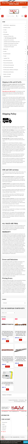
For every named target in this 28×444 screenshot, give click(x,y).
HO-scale (5, 32)
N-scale (4, 51)
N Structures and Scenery (8, 71)
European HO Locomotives (9, 39)
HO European (6, 34)
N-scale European (6, 53)
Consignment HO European (9, 46)
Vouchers (4, 429)
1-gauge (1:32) (6, 58)
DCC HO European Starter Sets (10, 38)
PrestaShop (3, 439)
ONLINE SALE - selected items (9, 25)
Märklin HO (5, 49)
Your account (5, 419)
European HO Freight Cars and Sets (10, 45)
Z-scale (4, 56)
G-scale (4, 29)
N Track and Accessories (8, 67)
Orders (3, 424)
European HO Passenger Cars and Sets (11, 43)
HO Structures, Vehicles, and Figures (10, 69)
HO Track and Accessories (8, 65)
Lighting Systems (6, 76)
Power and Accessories (8, 62)
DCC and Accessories (7, 60)
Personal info (4, 422)
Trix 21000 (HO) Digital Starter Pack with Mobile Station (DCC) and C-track (7, 383)
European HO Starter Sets (8, 36)
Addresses (4, 427)
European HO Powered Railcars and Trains (12, 41)
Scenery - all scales (7, 74)
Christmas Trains (6, 27)
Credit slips (4, 426)
